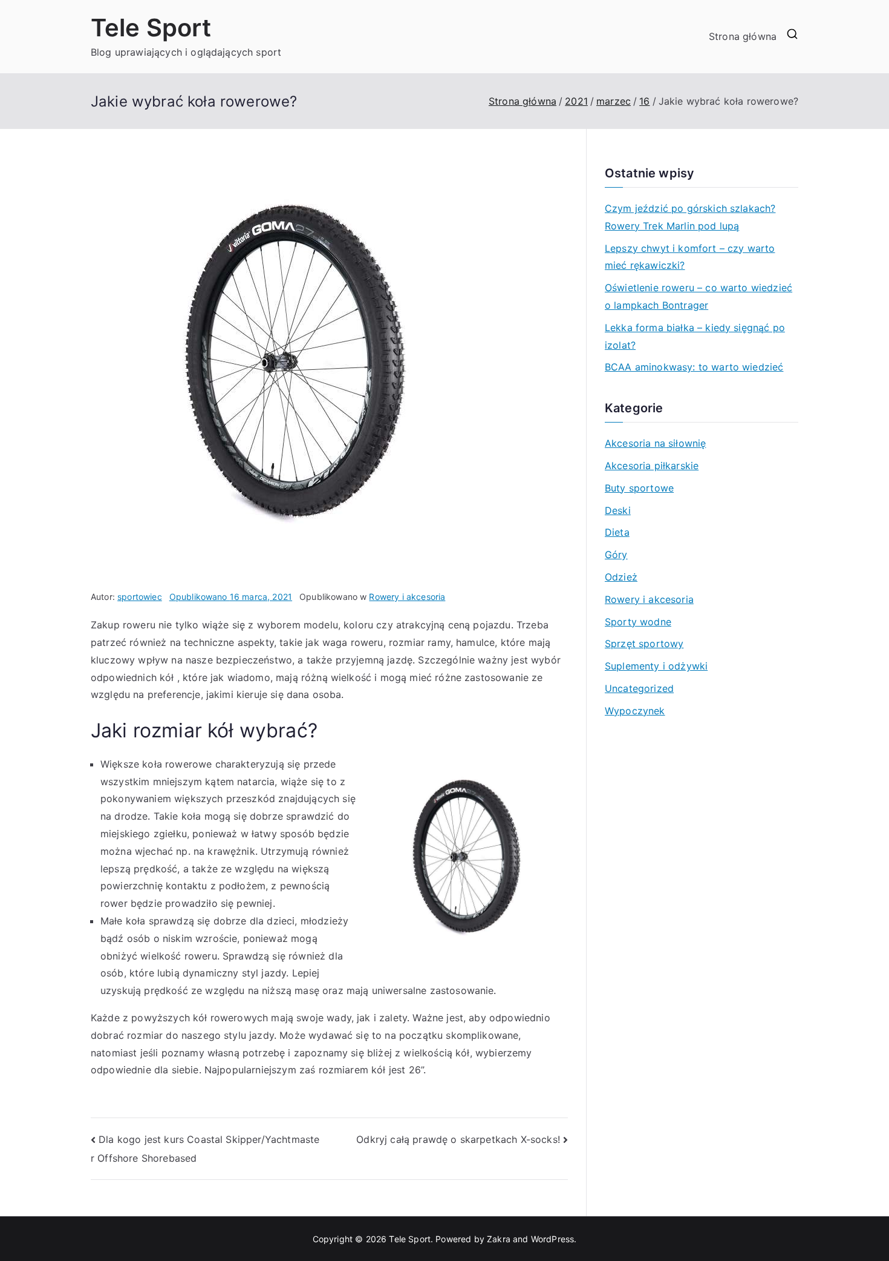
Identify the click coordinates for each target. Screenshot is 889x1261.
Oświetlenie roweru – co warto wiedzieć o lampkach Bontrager (698, 296)
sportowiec (139, 596)
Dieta (617, 532)
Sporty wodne (638, 622)
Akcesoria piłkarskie (651, 465)
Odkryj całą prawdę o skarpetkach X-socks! (458, 1139)
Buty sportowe (639, 488)
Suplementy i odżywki (656, 666)
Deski (618, 510)
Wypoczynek (635, 711)
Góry (616, 554)
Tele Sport (151, 27)
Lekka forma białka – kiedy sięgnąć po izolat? (695, 336)
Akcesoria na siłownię (655, 443)
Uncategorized (639, 688)
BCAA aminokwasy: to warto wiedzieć (694, 367)
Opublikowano (230, 596)
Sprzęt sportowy (644, 643)
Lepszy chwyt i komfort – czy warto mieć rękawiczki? (690, 257)
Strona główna (743, 36)
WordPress (552, 1239)
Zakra (498, 1239)
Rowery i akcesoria (407, 596)
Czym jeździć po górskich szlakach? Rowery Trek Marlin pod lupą (690, 217)
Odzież (621, 577)
